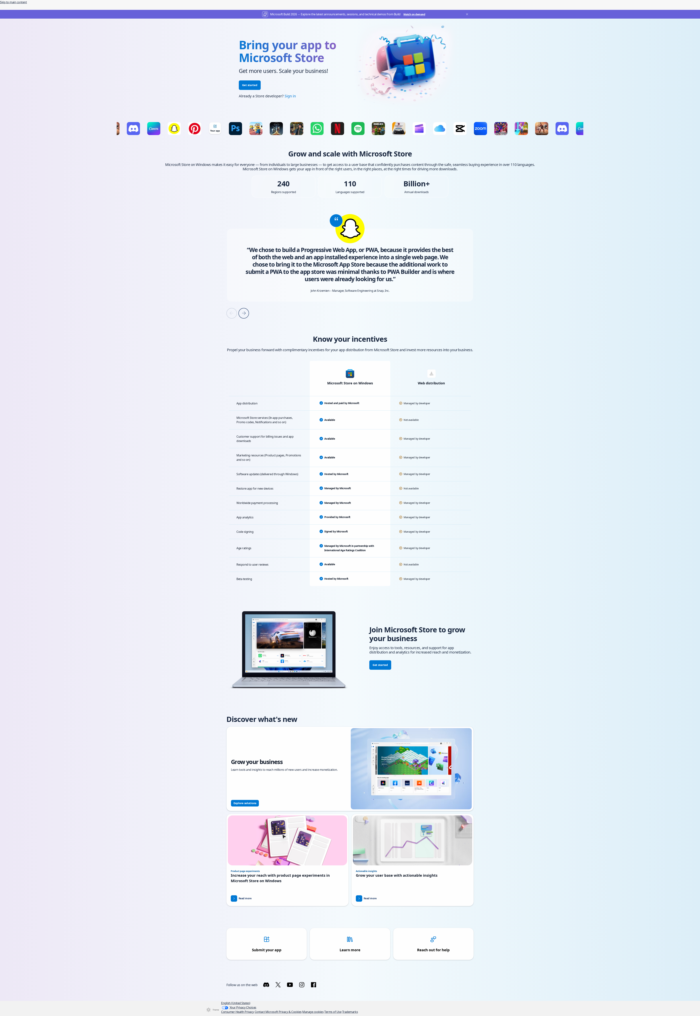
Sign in (290, 96)
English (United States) (235, 1003)
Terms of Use (332, 1012)
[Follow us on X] (278, 985)
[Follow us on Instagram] (302, 985)
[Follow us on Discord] (266, 985)
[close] (466, 14)
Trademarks (350, 1012)
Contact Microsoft (267, 1012)
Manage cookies (313, 1012)
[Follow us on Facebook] (313, 985)
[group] (350, 256)
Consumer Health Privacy (237, 1012)
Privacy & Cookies (290, 1012)
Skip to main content (13, 2)
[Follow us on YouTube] (290, 985)
